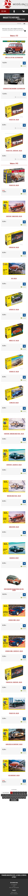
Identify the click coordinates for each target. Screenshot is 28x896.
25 (17, 797)
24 (15, 797)
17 (23, 795)
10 (6, 795)
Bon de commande (14, 887)
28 (24, 797)
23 (12, 797)
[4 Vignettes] (24, 24)
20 (5, 797)
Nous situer (14, 892)
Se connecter (14, 11)
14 (16, 795)
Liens (14, 886)
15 (18, 795)
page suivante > (14, 800)
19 (3, 797)
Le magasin (14, 884)
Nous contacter (14, 893)
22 (10, 797)
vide (23, 11)
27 (22, 797)
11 (9, 795)
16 (21, 795)
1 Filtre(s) (21, 19)
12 (11, 795)
